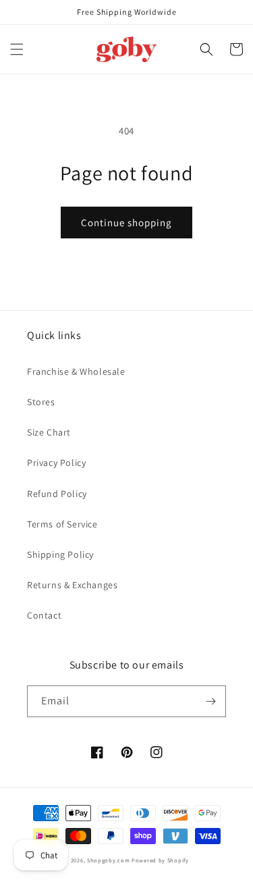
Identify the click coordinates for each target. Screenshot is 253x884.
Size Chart (49, 432)
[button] (17, 49)
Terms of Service (62, 524)
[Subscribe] (210, 701)
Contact (44, 615)
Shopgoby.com (108, 860)
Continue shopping (126, 222)
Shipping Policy (60, 554)
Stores (41, 402)
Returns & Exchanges (72, 585)
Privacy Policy (56, 463)
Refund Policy (57, 494)
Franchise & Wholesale (76, 371)
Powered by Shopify (160, 860)
